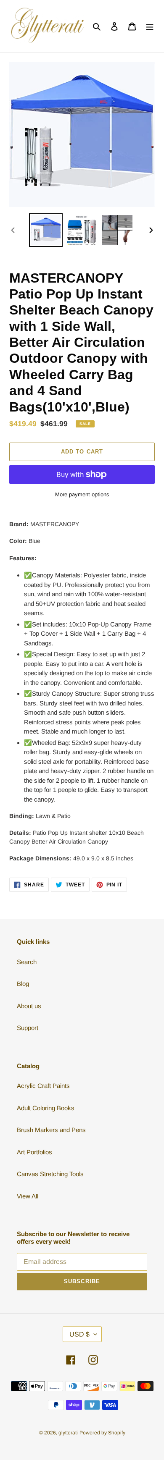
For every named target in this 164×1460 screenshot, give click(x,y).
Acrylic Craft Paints (43, 1085)
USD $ (79, 1334)
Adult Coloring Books (45, 1107)
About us (29, 1005)
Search (27, 961)
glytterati (68, 1433)
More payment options (82, 494)
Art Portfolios (34, 1152)
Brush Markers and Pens (51, 1129)
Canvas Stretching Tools (50, 1173)
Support (27, 1027)
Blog (23, 983)
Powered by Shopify (102, 1433)
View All (27, 1196)
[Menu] (150, 26)
